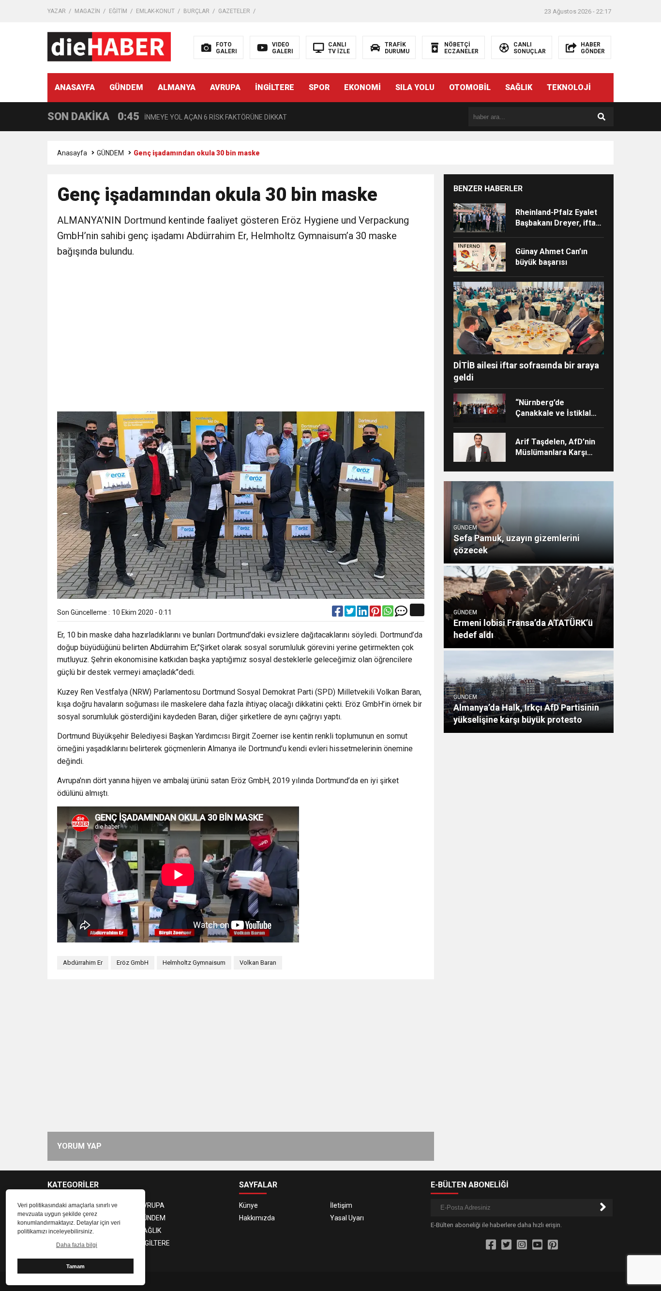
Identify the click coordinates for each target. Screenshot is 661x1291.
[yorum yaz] (401, 613)
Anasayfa (72, 153)
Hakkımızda (257, 1218)
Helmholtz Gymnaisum (194, 962)
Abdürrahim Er (83, 962)
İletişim (341, 1205)
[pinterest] (376, 613)
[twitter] (351, 613)
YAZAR (56, 11)
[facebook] (338, 613)
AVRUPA (225, 87)
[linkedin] (363, 613)
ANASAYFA (75, 87)
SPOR (319, 87)
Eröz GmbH (133, 962)
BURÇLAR (196, 11)
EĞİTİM (118, 11)
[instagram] (522, 1245)
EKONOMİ (362, 87)
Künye (248, 1205)
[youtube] (537, 1245)
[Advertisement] (240, 336)
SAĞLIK (518, 87)
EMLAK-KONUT (155, 11)
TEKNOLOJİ (569, 87)
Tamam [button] (75, 1266)
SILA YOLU (415, 87)
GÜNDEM (126, 87)
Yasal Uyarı (347, 1218)
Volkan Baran (258, 962)
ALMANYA (176, 87)
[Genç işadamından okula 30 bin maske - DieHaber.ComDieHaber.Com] (109, 47)
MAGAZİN (87, 11)
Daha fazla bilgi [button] (76, 1245)
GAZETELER (234, 11)
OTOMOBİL (470, 87)
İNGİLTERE (274, 87)
